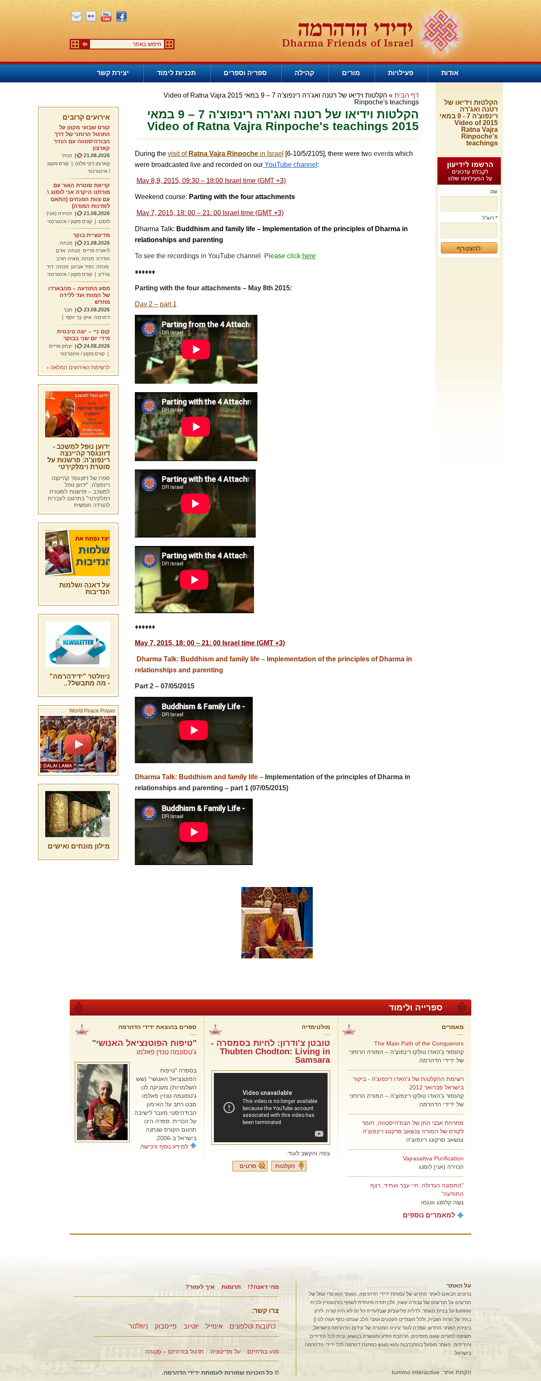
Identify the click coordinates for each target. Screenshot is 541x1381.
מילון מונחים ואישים (79, 846)
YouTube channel (290, 164)
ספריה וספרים (245, 72)
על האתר (459, 1285)
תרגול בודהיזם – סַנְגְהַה (174, 1351)
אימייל (214, 1326)
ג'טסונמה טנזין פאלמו (167, 1052)
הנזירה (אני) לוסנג (441, 1166)
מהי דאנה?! (263, 1286)
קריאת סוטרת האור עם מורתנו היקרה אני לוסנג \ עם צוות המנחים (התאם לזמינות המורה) (78, 195)
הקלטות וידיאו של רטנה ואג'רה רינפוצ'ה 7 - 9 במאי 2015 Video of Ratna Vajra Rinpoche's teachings (469, 123)
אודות (450, 72)
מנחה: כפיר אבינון (90, 267)
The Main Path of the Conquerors (419, 1043)
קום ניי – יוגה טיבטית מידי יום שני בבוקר (83, 334)
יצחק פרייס (60, 346)
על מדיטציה (225, 1351)
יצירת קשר (113, 72)
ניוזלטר (138, 1326)
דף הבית (406, 95)
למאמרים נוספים (429, 1215)
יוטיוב (191, 1326)
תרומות (231, 1286)
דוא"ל (489, 218)
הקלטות (285, 1166)
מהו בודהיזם (263, 1351)
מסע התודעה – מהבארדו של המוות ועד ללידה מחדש (79, 295)
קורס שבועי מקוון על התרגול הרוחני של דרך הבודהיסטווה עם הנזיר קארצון (82, 137)
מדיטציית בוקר (91, 235)
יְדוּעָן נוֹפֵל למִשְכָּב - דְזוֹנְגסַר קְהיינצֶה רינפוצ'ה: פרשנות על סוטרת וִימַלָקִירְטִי (78, 456)
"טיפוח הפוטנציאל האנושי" (144, 1043)
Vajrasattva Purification (433, 1158)
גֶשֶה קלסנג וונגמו (442, 1202)
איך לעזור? (200, 1286)
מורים (351, 72)
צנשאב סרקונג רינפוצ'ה (435, 1139)
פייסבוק (166, 1326)
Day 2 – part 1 (156, 304)
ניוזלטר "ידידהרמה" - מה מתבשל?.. (79, 680)
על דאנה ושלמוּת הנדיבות (84, 588)
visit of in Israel (226, 153)
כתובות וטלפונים (253, 1326)
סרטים (248, 1166)
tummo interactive (416, 1372)
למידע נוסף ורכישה (164, 1146)
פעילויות (400, 72)
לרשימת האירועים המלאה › (78, 368)
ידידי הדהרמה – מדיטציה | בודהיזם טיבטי (372, 32)
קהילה (304, 72)
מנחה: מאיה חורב (75, 259)
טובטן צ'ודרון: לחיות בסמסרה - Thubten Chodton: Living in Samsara (270, 1051)
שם (493, 191)
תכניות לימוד (176, 72)
